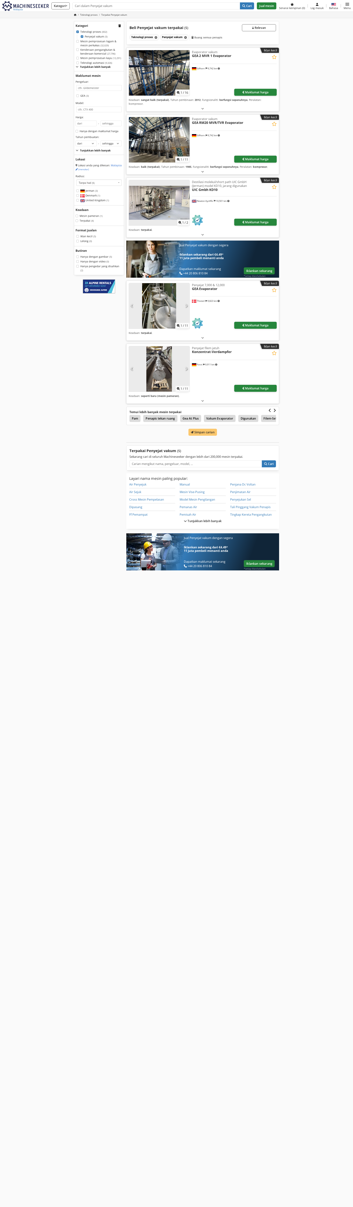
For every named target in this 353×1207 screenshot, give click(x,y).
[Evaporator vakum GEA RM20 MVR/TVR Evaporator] (159, 139)
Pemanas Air (188, 507)
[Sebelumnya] (132, 72)
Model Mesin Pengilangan (197, 499)
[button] (347, 5)
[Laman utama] (75, 14)
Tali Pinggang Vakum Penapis (250, 507)
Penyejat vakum (96, 36)
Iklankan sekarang (259, 271)
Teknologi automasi (96, 63)
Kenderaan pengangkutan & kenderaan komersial (97, 51)
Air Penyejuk (137, 484)
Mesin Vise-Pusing (192, 492)
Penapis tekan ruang (160, 418)
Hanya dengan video (94, 261)
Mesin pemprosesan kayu (100, 58)
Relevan (260, 28)
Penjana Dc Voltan (243, 484)
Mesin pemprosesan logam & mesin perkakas (98, 43)
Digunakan (248, 418)
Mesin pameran (91, 216)
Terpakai (87, 220)
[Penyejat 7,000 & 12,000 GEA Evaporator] (159, 306)
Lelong (86, 241)
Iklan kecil (88, 236)
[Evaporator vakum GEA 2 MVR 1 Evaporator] (159, 73)
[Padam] (155, 37)
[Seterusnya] (186, 72)
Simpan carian (203, 432)
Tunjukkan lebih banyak (204, 521)
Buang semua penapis (208, 37)
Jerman (91, 190)
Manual (185, 484)
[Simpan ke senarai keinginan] (274, 57)
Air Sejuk (135, 492)
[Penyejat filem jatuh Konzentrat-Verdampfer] (159, 369)
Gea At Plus (191, 418)
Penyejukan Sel (240, 499)
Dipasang (135, 507)
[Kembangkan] (203, 108)
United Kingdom (97, 200)
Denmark (92, 195)
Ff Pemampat (138, 515)
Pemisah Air (188, 515)
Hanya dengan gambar (96, 256)
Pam (135, 418)
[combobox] (99, 183)
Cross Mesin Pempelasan (146, 499)
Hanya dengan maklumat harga (99, 131)
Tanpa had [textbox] (87, 183)
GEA (84, 95)
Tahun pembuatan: (87, 137)
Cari (248, 6)
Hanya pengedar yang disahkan (99, 268)
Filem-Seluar (272, 418)
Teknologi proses (93, 31)
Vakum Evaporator (219, 418)
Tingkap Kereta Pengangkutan (251, 515)
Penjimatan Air (240, 492)
